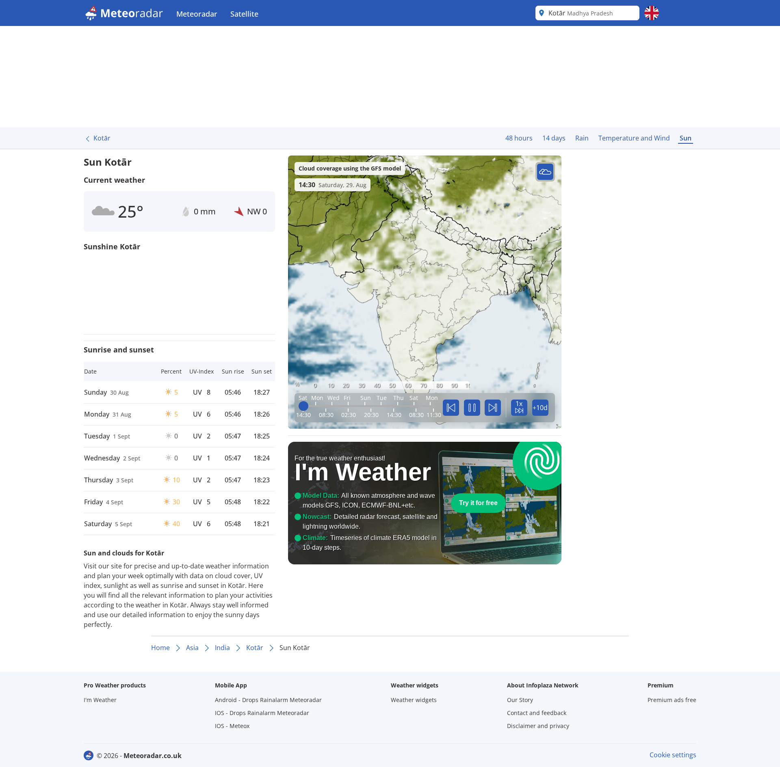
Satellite (244, 14)
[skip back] (451, 408)
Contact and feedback (536, 713)
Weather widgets (414, 700)
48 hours (519, 138)
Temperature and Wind (634, 138)
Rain (582, 138)
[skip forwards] (493, 408)
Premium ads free (672, 700)
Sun (685, 138)
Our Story (520, 700)
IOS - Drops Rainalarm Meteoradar (262, 713)
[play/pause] (472, 408)
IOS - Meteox (232, 726)
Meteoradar (196, 14)
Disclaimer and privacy (538, 726)
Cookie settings (673, 754)
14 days (554, 138)
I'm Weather (100, 700)
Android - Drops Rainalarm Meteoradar (268, 700)
